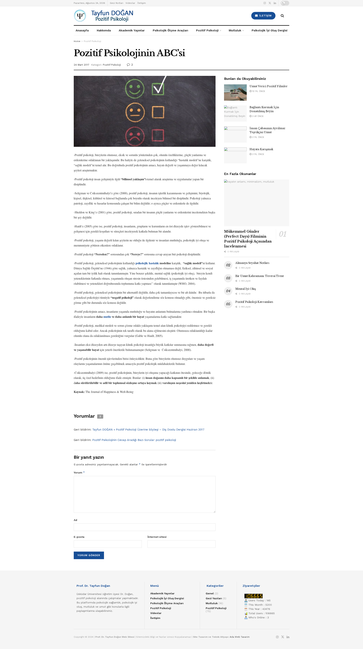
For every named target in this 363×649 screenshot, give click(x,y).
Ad (75, 520)
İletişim (141, 3)
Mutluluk (235, 30)
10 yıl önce (258, 91)
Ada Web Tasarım (240, 637)
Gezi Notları (116, 3)
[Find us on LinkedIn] (275, 3)
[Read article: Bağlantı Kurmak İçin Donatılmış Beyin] (235, 113)
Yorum (79, 472)
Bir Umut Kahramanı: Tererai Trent (259, 276)
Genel (210, 593)
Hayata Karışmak (261, 149)
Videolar (130, 3)
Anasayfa (82, 30)
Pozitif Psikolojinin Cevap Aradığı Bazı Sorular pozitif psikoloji (134, 440)
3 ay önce (257, 116)
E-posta (79, 536)
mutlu (107, 316)
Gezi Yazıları (214, 598)
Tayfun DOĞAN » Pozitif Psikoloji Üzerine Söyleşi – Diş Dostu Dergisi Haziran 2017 (148, 429)
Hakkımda (104, 30)
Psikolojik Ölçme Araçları (170, 30)
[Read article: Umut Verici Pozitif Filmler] (235, 92)
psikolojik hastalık (147, 263)
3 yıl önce (257, 137)
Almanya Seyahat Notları (252, 263)
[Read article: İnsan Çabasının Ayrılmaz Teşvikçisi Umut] (235, 134)
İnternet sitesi (157, 536)
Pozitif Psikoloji (207, 30)
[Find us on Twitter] (269, 3)
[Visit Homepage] (125, 15)
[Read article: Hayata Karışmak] (235, 155)
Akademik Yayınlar (132, 30)
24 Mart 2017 (81, 64)
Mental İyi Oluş (245, 289)
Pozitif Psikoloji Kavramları (254, 302)
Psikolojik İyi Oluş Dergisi (269, 30)
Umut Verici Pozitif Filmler (269, 86)
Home (77, 41)
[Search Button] (282, 15)
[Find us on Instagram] (265, 3)
